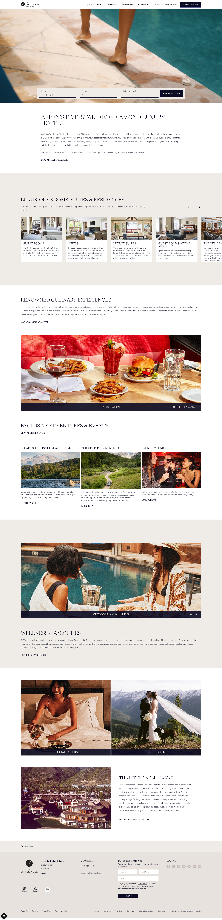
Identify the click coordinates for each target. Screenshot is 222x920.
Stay (89, 4)
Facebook (168, 866)
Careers (35, 911)
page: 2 (177, 407)
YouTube (184, 866)
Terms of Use (142, 884)
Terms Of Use (130, 911)
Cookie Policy (161, 911)
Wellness (111, 4)
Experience (127, 4)
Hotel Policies (107, 911)
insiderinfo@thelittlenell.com (91, 873)
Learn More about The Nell (132, 819)
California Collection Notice (146, 911)
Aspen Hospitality (61, 911)
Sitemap (96, 911)
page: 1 (174, 407)
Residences (170, 4)
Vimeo (189, 866)
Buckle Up (87, 506)
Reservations (171, 93)
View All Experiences (33, 433)
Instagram (178, 866)
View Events (149, 500)
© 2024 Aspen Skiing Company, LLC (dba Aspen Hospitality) (185, 911)
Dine (99, 4)
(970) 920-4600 (87, 866)
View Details (189, 407)
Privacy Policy (125, 886)
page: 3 (179, 407)
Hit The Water (29, 503)
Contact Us (46, 911)
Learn (156, 4)
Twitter (173, 866)
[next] (198, 207)
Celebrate (143, 4)
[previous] (190, 207)
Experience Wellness (33, 655)
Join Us (128, 896)
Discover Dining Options (35, 321)
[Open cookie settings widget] (4, 916)
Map (43, 873)
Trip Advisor (199, 866)
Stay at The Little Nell (54, 159)
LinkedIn (194, 866)
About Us (24, 911)
